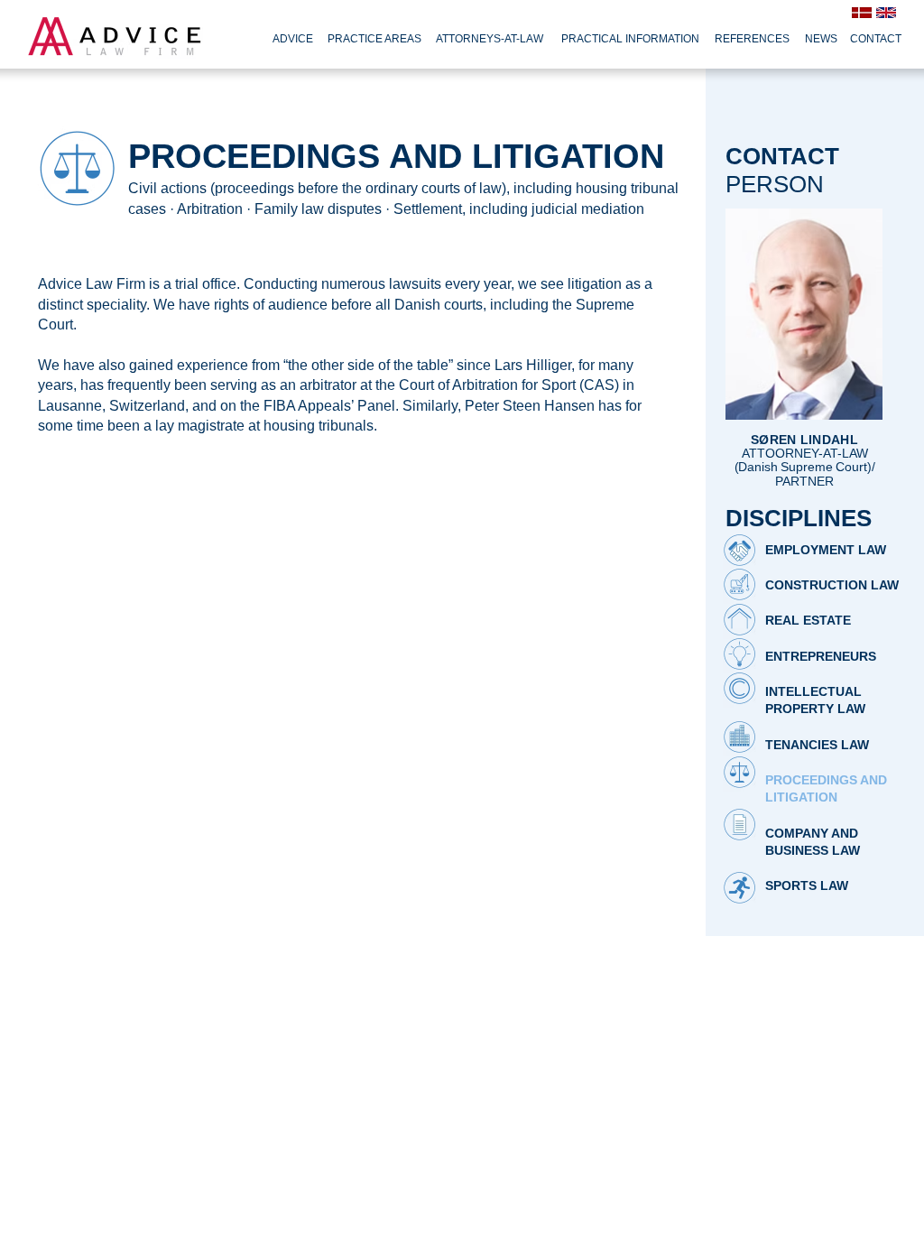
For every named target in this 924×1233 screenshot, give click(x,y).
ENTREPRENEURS (820, 656)
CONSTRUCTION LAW (832, 585)
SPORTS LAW (812, 885)
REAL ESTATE (810, 620)
